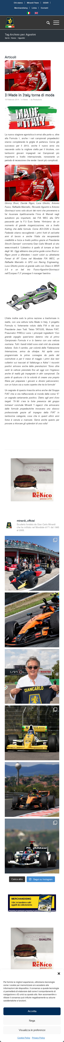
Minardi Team (33, 2)
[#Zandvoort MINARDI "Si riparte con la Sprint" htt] (32, 676)
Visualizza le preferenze (32, 1030)
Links (34, 8)
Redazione (37, 99)
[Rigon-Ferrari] (28, 75)
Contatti (44, 8)
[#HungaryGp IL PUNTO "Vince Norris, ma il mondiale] (32, 789)
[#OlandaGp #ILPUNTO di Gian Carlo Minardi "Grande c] (32, 619)
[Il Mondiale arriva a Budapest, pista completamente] (32, 846)
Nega (32, 1020)
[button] (59, 973)
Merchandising (21, 8)
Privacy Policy (38, 1037)
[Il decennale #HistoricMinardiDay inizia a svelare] (32, 563)
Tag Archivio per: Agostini (20, 34)
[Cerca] (46, 22)
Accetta (32, 1011)
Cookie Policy (23, 1037)
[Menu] (54, 22)
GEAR (45, 2)
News (25, 99)
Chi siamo (18, 2)
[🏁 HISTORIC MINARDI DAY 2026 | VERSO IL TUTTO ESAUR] (32, 732)
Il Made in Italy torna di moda (29, 95)
